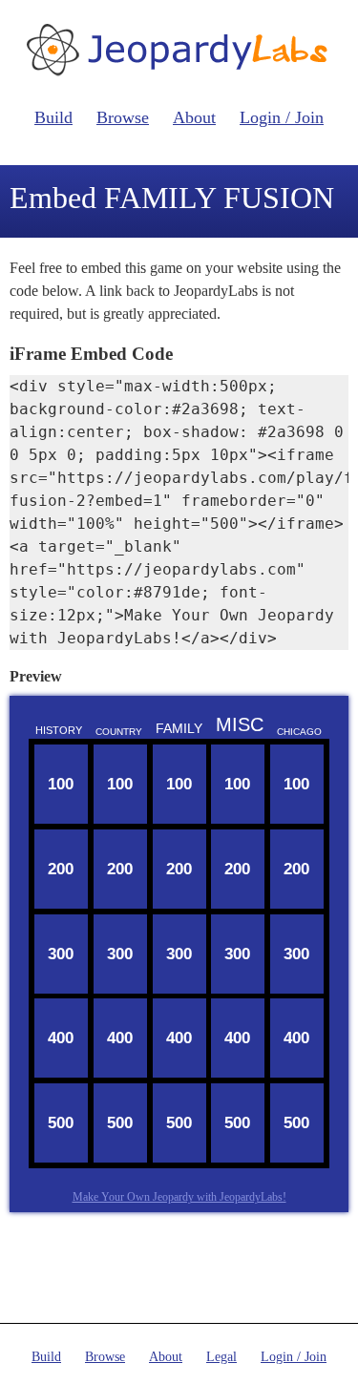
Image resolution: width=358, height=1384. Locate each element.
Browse (122, 117)
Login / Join (282, 117)
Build (53, 117)
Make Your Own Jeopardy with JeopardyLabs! (179, 1197)
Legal (221, 1357)
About (194, 117)
